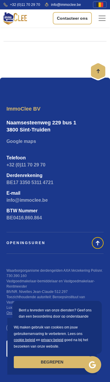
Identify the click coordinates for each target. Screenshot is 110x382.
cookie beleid (24, 340)
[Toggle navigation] (102, 18)
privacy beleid (52, 340)
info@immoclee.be (66, 5)
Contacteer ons (72, 18)
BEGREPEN (52, 362)
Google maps (21, 141)
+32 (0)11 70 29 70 (25, 5)
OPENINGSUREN (25, 243)
